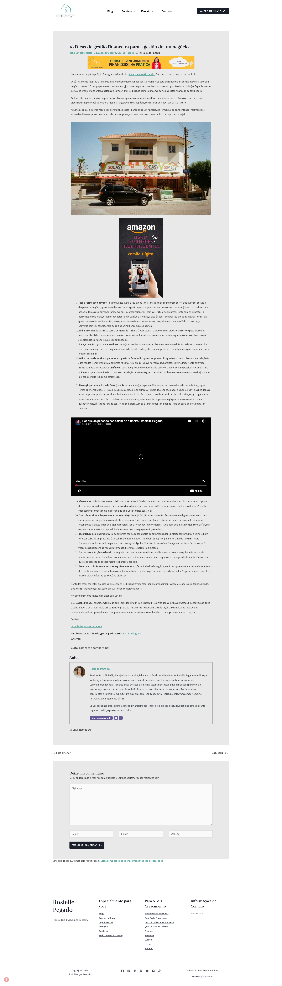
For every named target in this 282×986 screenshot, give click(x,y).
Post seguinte (220, 753)
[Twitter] (153, 970)
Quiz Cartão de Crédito (156, 926)
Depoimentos (106, 922)
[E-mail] (116, 718)
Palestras (149, 935)
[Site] (121, 718)
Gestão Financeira (127, 52)
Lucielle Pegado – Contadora (86, 626)
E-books (149, 930)
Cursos (148, 939)
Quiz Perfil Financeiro (156, 917)
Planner (149, 948)
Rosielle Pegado (100, 669)
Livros (148, 944)
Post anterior (61, 753)
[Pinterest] (141, 970)
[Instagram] (128, 970)
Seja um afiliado (107, 917)
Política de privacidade (110, 935)
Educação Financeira (105, 52)
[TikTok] (159, 970)
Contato (167, 11)
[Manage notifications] (6, 979)
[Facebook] (122, 970)
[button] (213, 11)
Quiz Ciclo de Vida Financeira (159, 922)
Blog (110, 11)
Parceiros (147, 11)
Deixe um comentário (80, 52)
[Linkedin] (135, 970)
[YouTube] (147, 970)
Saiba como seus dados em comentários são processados (131, 860)
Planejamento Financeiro (142, 74)
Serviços (127, 11)
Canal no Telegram (131, 633)
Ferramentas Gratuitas (156, 913)
